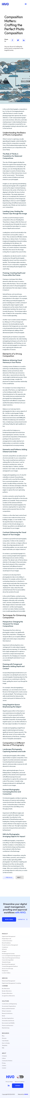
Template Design (6, 962)
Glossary (4, 1038)
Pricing (3, 1063)
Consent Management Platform (10, 966)
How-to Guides (6, 1043)
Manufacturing (5, 1027)
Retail (3, 1015)
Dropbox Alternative (7, 993)
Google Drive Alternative (8, 995)
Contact (4, 1067)
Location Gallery (6, 972)
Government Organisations (9, 1006)
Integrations (5, 970)
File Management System (8, 953)
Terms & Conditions (19, 1081)
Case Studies (5, 1040)
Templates (4, 1045)
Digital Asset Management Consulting (11, 983)
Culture (4, 1058)
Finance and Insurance (7, 1025)
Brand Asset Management (8, 964)
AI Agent (4, 951)
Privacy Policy (9, 1081)
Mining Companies (6, 1011)
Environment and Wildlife (8, 1023)
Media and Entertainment (8, 1008)
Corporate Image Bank (7, 959)
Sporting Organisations (8, 1018)
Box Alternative (6, 988)
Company (4, 1055)
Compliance (5, 947)
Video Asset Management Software (11, 957)
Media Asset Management (8, 980)
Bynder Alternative (7, 991)
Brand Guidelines (6, 942)
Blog (3, 1035)
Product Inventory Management (10, 945)
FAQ (3, 1047)
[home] (5, 4)
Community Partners (7, 1060)
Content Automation (7, 940)
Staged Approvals (6, 938)
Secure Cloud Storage (7, 968)
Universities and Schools (8, 1020)
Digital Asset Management (8, 936)
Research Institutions (7, 1013)
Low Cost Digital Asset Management (11, 955)
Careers (4, 1065)
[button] (26, 4)
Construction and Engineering (9, 1003)
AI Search (4, 949)
